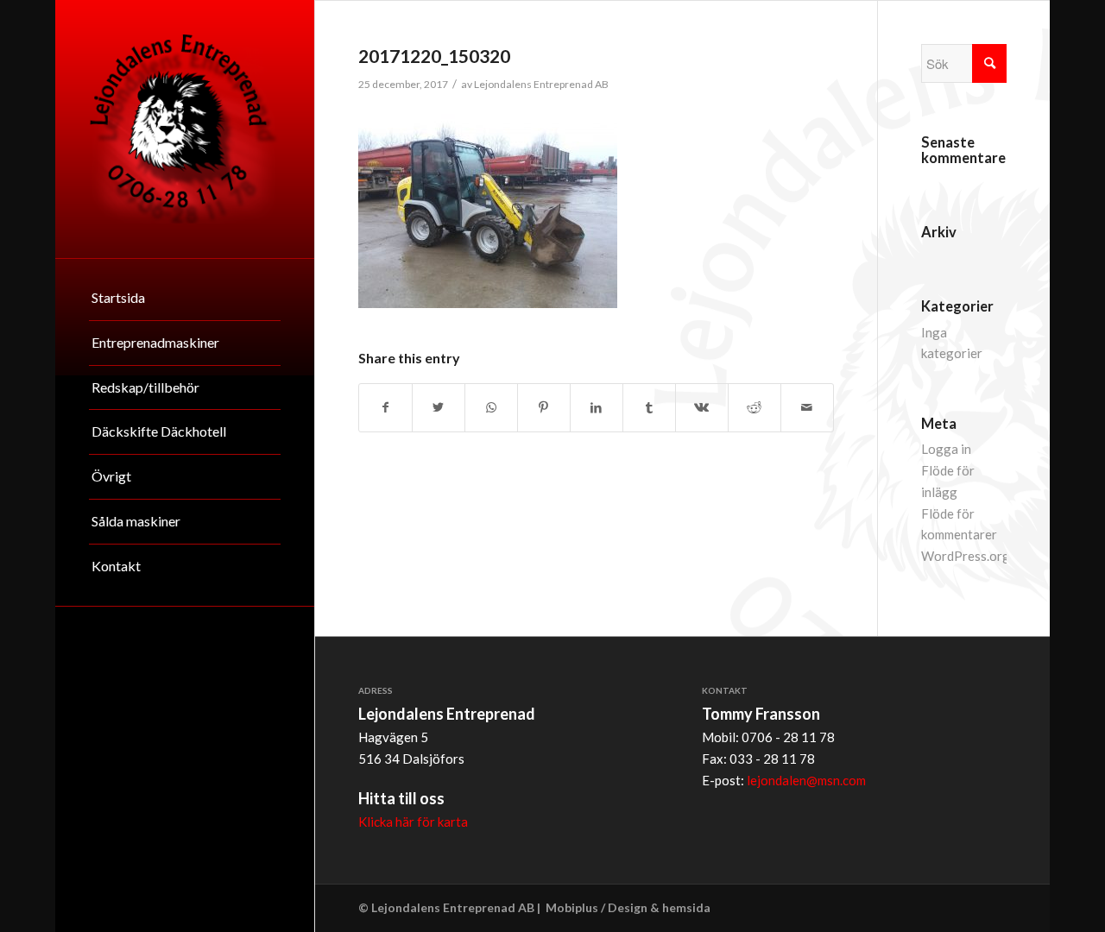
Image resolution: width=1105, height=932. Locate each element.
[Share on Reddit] (754, 407)
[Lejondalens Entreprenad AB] (185, 129)
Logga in (946, 449)
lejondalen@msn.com (806, 780)
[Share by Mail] (807, 407)
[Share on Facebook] (385, 407)
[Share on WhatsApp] (491, 407)
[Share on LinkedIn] (596, 407)
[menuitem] (185, 298)
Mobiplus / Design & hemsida (628, 907)
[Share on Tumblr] (649, 407)
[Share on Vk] (702, 407)
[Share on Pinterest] (544, 407)
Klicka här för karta (413, 821)
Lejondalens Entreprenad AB (541, 84)
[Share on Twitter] (438, 407)
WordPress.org (965, 556)
